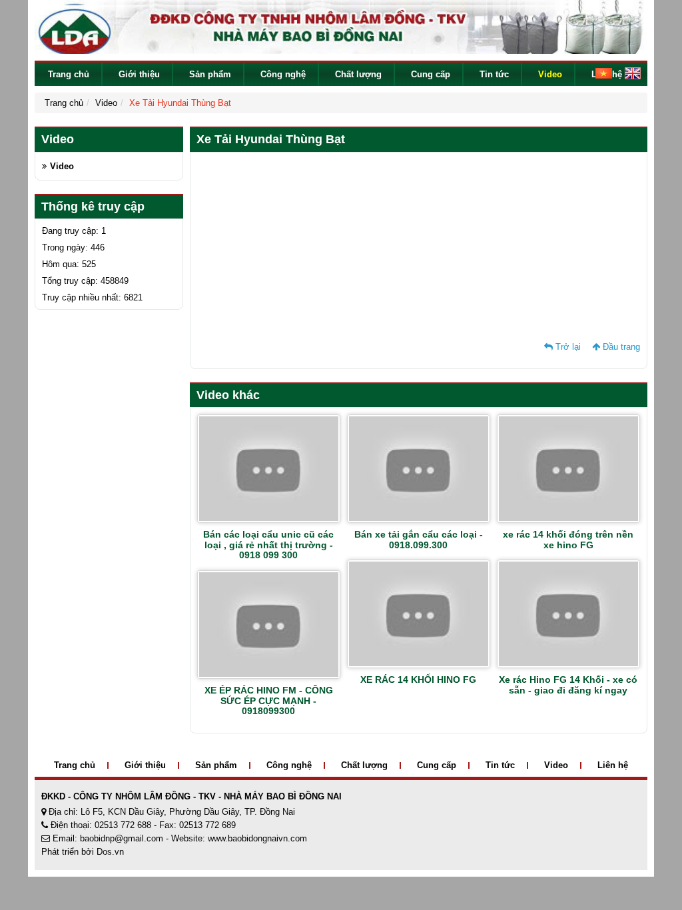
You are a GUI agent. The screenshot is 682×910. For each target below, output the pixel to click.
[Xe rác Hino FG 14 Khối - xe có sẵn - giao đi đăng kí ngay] (568, 613)
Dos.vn (110, 852)
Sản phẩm (210, 74)
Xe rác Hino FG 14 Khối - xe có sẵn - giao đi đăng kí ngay (568, 684)
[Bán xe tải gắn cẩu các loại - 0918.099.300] (418, 468)
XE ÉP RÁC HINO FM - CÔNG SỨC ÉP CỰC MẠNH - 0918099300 (268, 700)
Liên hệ (612, 765)
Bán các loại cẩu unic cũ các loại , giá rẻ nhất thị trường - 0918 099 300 (268, 544)
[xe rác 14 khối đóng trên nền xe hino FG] (568, 468)
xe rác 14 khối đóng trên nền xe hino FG (568, 539)
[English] (628, 72)
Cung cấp (430, 74)
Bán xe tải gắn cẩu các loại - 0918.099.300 (418, 539)
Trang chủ (68, 74)
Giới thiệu (139, 74)
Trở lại (567, 347)
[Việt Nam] (598, 72)
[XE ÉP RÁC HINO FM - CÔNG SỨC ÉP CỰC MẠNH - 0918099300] (268, 624)
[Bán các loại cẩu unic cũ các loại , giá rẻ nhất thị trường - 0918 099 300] (268, 468)
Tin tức (494, 74)
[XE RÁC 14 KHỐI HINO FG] (418, 613)
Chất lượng (358, 74)
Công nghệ (283, 74)
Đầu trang (620, 347)
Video (550, 74)
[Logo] (341, 26)
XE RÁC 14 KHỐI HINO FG (418, 679)
